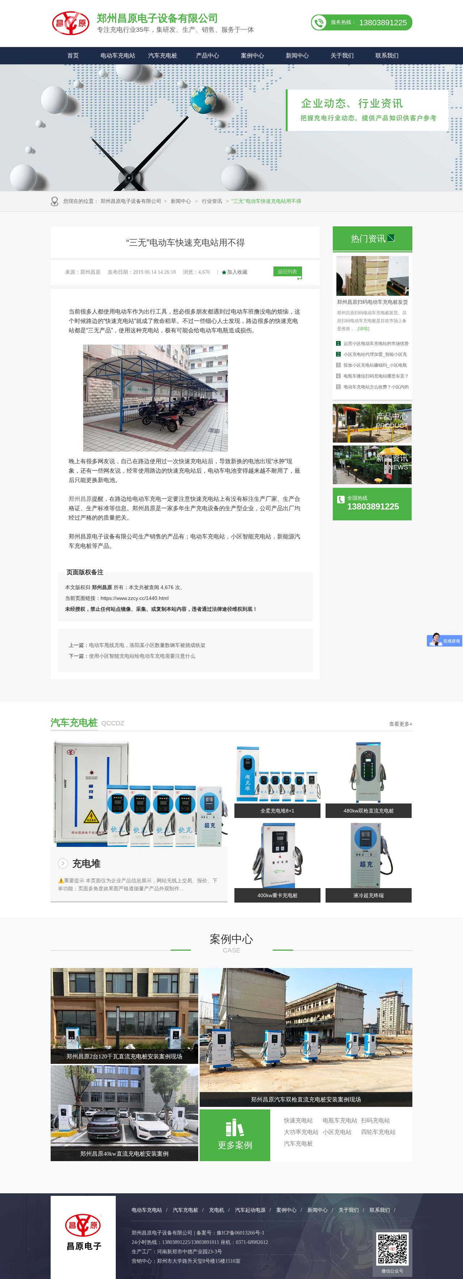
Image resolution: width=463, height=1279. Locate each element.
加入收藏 (237, 272)
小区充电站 (337, 1132)
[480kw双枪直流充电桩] (369, 770)
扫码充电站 (375, 1120)
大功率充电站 (301, 1132)
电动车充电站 (118, 55)
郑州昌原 (80, 499)
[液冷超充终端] (369, 855)
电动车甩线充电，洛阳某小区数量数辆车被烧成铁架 (147, 645)
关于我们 (342, 55)
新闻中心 (297, 55)
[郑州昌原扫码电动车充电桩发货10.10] (372, 294)
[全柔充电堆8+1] (277, 770)
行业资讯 (212, 201)
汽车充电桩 (162, 55)
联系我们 (387, 55)
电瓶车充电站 (340, 1120)
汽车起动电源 (250, 1210)
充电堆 (86, 863)
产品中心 (207, 55)
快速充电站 (298, 1120)
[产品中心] (372, 441)
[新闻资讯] (372, 482)
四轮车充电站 (378, 1132)
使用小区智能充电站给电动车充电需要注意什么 (142, 656)
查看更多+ (400, 724)
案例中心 (252, 55)
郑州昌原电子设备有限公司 (131, 201)
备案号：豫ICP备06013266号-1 (230, 1233)
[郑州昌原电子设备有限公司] (83, 1232)
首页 (73, 55)
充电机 (216, 1210)
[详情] (363, 328)
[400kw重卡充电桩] (277, 855)
